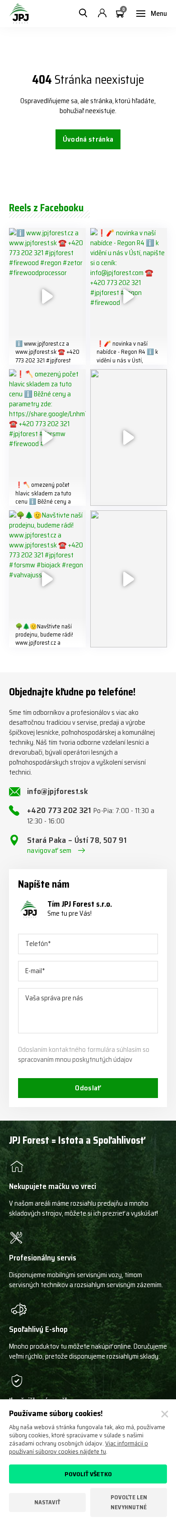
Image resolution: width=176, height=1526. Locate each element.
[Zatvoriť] (165, 1414)
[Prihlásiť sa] (102, 13)
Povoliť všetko (88, 1474)
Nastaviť (47, 1502)
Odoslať (88, 1087)
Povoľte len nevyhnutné (129, 1502)
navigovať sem (49, 851)
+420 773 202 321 (90, 815)
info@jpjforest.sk (57, 791)
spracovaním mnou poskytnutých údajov (75, 1059)
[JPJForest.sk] (19, 13)
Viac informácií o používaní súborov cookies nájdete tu (78, 1447)
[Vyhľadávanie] (83, 13)
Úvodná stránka (88, 139)
